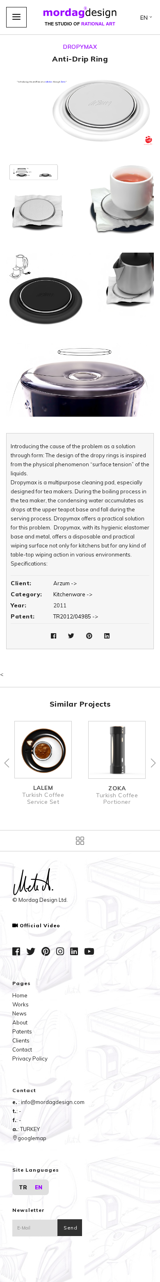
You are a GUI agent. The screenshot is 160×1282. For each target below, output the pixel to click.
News (19, 1013)
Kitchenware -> (72, 594)
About (19, 1022)
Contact (22, 1049)
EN (38, 1187)
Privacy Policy (30, 1058)
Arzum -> (65, 583)
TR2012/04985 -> (75, 616)
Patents (22, 1031)
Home (19, 995)
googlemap (32, 1138)
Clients (21, 1040)
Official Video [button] (40, 925)
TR (23, 1187)
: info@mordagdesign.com (51, 1102)
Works (20, 1004)
